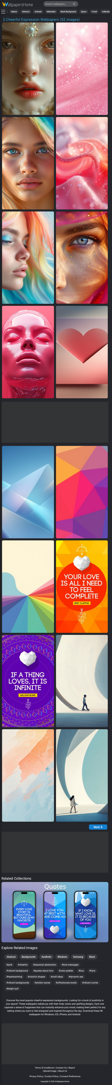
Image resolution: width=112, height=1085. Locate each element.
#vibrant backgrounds (17, 982)
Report (72, 1067)
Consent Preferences (70, 1076)
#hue (81, 970)
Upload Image (49, 1071)
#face (92, 970)
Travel (94, 12)
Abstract (25, 12)
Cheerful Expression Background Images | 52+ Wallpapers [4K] (17, 4)
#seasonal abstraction (44, 964)
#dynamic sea (76, 976)
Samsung (78, 956)
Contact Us (61, 1067)
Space (83, 12)
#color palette (66, 970)
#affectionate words (66, 982)
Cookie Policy (51, 1076)
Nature (14, 12)
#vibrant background (17, 970)
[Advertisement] (54, 422)
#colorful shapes (36, 976)
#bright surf (12, 988)
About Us (62, 1071)
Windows (62, 956)
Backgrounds (28, 956)
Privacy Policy (36, 1076)
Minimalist (51, 12)
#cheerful (23, 964)
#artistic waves (42, 982)
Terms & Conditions (44, 1067)
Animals (38, 12)
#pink (9, 964)
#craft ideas (57, 976)
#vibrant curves (90, 982)
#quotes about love (43, 970)
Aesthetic (46, 956)
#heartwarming (14, 976)
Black (92, 956)
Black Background (68, 12)
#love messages (70, 964)
